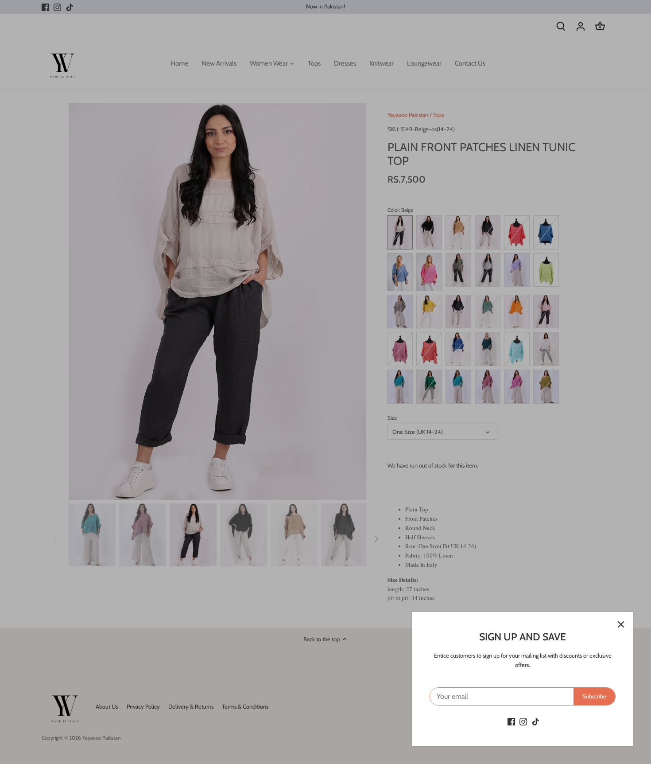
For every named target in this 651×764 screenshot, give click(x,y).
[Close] (621, 624)
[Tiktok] (535, 721)
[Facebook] (511, 721)
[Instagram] (523, 721)
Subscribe (594, 696)
